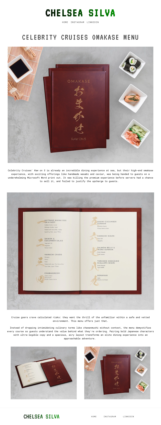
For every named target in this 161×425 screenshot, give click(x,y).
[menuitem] (65, 22)
